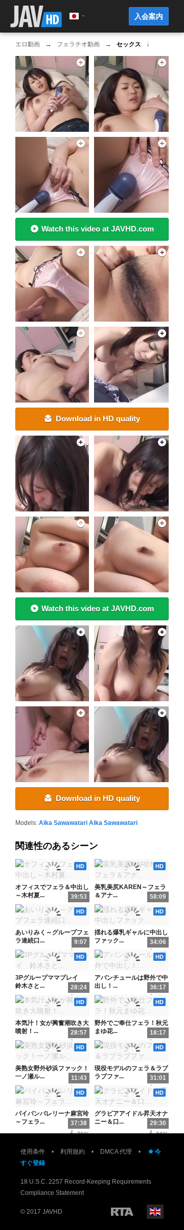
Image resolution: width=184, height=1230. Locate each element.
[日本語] (74, 16)
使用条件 (32, 1151)
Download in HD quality (98, 418)
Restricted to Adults (122, 1212)
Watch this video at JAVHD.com (97, 228)
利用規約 (72, 1151)
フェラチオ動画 (78, 44)
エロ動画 (27, 44)
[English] (155, 1212)
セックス (129, 44)
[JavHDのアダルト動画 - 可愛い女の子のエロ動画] (36, 16)
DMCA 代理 (116, 1151)
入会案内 (148, 16)
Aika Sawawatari (63, 822)
